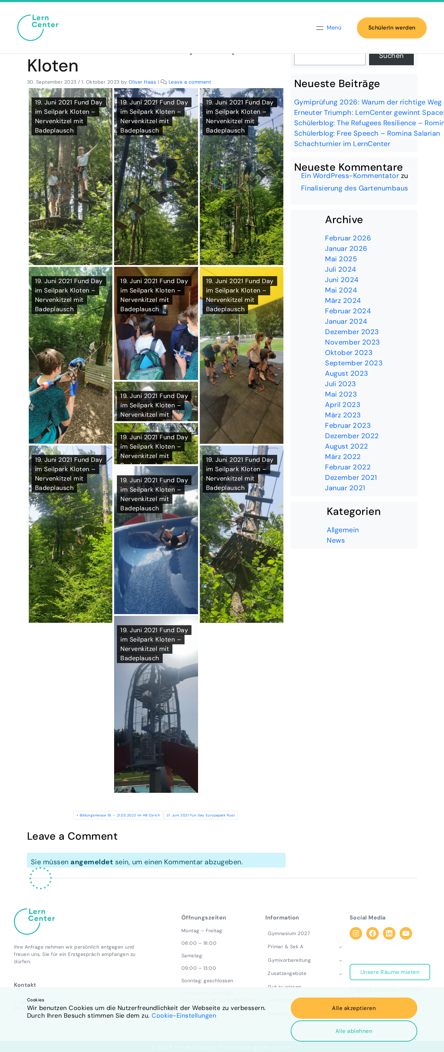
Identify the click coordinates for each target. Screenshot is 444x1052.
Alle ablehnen (354, 1031)
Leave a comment (190, 82)
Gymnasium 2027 (289, 933)
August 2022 (346, 446)
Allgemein (343, 529)
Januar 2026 (346, 248)
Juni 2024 (342, 279)
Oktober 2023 (349, 352)
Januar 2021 (345, 487)
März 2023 (343, 414)
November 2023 (352, 342)
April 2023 (342, 404)
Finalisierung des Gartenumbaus (354, 188)
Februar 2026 (348, 238)
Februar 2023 (348, 425)
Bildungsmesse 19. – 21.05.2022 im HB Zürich (120, 815)
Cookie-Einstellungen (184, 1015)
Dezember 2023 (352, 331)
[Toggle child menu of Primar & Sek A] (340, 946)
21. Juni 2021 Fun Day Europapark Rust (200, 815)
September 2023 (354, 362)
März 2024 (343, 300)
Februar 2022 (348, 467)
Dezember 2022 (352, 435)
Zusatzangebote (287, 973)
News (336, 540)
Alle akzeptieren (354, 1008)
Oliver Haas (142, 82)
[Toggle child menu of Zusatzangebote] (340, 973)
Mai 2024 (341, 290)
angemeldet (91, 861)
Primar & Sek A (285, 946)
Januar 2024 (346, 321)
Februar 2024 (348, 310)
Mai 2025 (341, 258)
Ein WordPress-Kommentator (350, 175)
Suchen (391, 55)
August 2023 (346, 373)
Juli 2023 (340, 383)
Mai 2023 (341, 394)
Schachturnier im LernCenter (342, 143)
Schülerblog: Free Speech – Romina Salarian (367, 133)
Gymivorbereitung (289, 960)
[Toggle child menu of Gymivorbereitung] (340, 960)
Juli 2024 (340, 269)
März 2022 (343, 456)
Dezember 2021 (351, 477)
